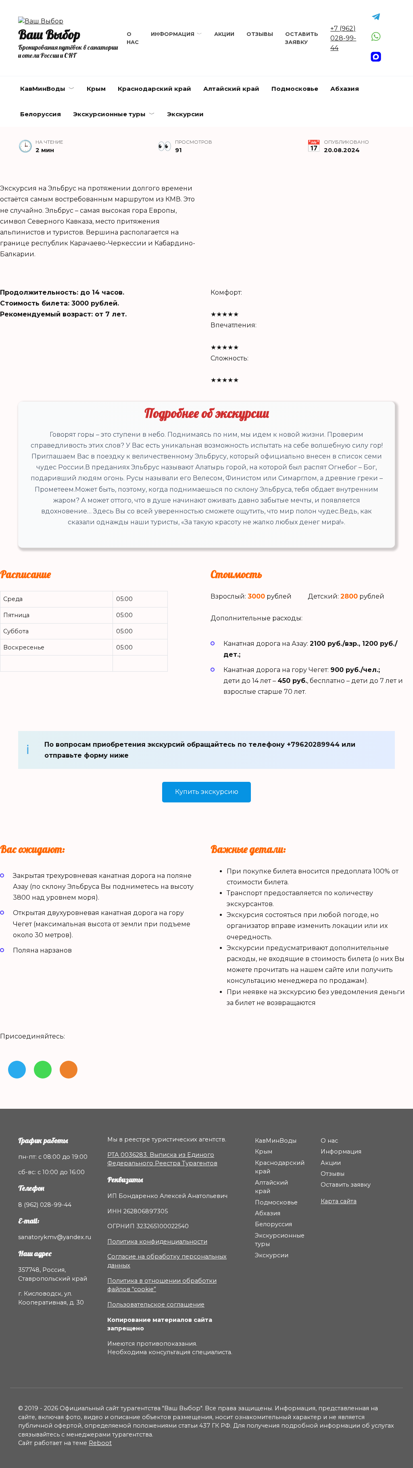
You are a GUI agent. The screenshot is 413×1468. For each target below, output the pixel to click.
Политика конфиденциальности (157, 1241)
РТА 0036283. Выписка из (147, 1154)
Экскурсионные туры (109, 114)
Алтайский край (231, 88)
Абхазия (344, 88)
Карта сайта (339, 1201)
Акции (224, 34)
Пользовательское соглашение (155, 1304)
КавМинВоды (42, 88)
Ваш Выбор (49, 34)
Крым (96, 88)
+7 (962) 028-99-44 (343, 38)
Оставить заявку (346, 1184)
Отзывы (259, 34)
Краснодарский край (154, 88)
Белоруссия (40, 114)
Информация (172, 34)
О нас (329, 1140)
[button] (206, 792)
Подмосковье (294, 88)
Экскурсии (185, 114)
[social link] (17, 1069)
